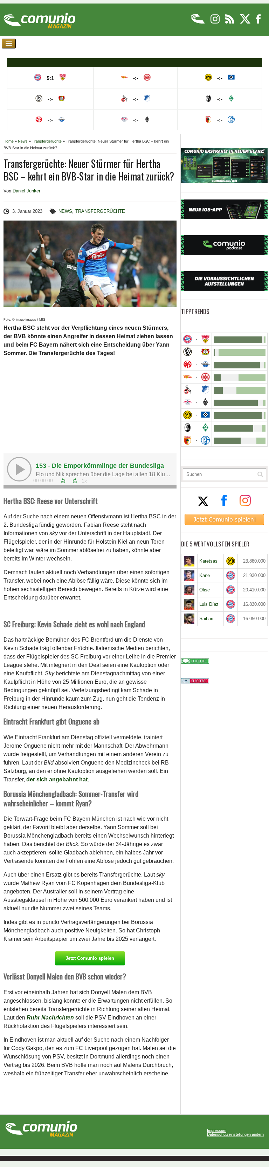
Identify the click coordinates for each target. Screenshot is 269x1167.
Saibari (206, 618)
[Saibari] (189, 619)
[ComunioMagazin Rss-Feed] (230, 22)
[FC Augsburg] (187, 440)
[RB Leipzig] (187, 402)
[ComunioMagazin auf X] (245, 22)
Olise (204, 589)
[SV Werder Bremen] (205, 427)
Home (9, 141)
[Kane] (189, 575)
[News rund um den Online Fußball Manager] (39, 18)
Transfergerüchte (47, 141)
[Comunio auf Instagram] (216, 22)
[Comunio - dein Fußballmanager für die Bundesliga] (198, 22)
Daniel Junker (26, 191)
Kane (204, 575)
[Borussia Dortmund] (187, 415)
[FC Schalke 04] (205, 440)
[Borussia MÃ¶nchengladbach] (205, 402)
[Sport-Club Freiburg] (187, 427)
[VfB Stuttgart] (205, 339)
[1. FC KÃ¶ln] (187, 389)
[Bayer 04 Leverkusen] (205, 351)
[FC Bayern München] (231, 575)
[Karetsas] (189, 561)
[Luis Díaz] (189, 604)
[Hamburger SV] (205, 415)
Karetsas (208, 561)
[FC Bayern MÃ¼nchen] (187, 339)
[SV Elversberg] (187, 351)
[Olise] (189, 590)
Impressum (216, 1131)
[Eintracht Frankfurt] (205, 377)
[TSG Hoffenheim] (205, 389)
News (23, 141)
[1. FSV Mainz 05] (187, 364)
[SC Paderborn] (205, 364)
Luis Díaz (209, 604)
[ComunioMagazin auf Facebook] (258, 22)
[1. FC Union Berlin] (187, 377)
